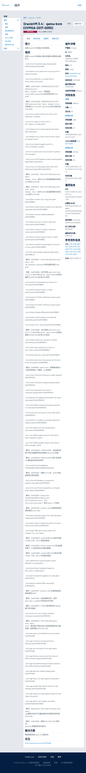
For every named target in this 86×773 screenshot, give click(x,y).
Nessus (31, 18)
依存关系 (36, 39)
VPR (67, 99)
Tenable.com (29, 757)
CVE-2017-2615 (75, 252)
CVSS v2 (69, 115)
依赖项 (46, 39)
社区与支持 (42, 757)
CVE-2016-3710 (70, 247)
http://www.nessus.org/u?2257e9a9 (38, 743)
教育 (59, 757)
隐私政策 (46, 763)
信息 (28, 39)
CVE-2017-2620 (71, 254)
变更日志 (55, 39)
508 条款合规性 (67, 763)
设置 (79, 5)
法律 (55, 763)
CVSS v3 (69, 147)
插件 (17, 5)
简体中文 (78, 24)
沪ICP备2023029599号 (43, 765)
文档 (52, 757)
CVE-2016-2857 (74, 244)
